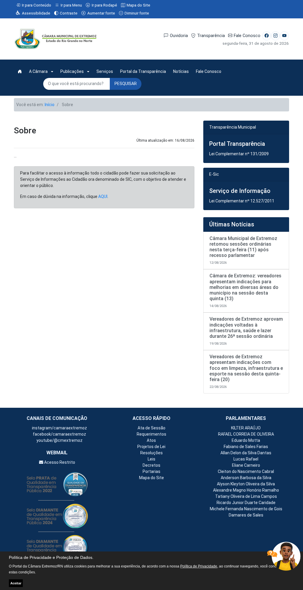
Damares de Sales (246, 515)
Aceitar (15, 583)
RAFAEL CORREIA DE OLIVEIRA (246, 434)
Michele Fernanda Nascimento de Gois (246, 508)
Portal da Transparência (143, 71)
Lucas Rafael (245, 459)
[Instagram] (275, 35)
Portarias (151, 471)
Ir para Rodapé (104, 5)
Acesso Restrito (59, 462)
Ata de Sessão (151, 428)
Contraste (69, 13)
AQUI (102, 196)
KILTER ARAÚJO (246, 428)
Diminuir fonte (137, 13)
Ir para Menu (71, 5)
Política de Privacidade (198, 566)
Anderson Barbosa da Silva (246, 477)
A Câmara (38, 71)
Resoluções (151, 452)
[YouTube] (284, 35)
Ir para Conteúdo (36, 5)
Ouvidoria (179, 35)
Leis (151, 459)
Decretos (151, 465)
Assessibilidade (36, 13)
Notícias (181, 71)
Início (49, 104)
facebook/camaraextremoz (59, 434)
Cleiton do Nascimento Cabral (246, 471)
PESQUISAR (126, 83)
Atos (151, 440)
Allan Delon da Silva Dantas (245, 452)
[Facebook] (266, 35)
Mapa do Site (138, 5)
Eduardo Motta (246, 440)
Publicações (72, 71)
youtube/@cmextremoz (59, 440)
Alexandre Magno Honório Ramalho (246, 490)
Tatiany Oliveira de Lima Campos (246, 496)
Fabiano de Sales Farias (246, 446)
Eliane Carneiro (246, 465)
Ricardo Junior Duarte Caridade (246, 502)
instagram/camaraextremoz (59, 428)
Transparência (211, 35)
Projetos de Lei (151, 446)
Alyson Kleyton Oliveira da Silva (246, 484)
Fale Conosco (247, 35)
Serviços (104, 71)
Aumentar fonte (101, 13)
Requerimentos (151, 434)
